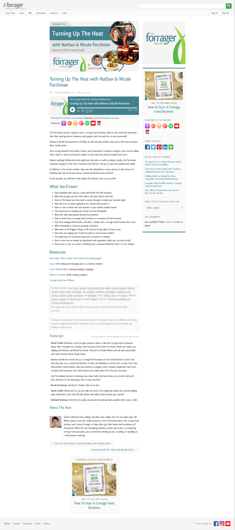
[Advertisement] (164, 252)
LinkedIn (165, 146)
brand (75, 288)
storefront (78, 295)
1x (87, 111)
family (108, 288)
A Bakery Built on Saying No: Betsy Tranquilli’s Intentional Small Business (161, 177)
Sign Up (225, 13)
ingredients (77, 291)
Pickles (107, 295)
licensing (90, 291)
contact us (170, 221)
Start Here (10, 13)
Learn (64, 13)
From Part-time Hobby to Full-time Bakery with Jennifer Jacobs (81, 443)
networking (110, 291)
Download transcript (110, 118)
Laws (22, 13)
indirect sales (65, 291)
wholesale (92, 295)
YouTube (227, 523)
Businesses (41, 13)
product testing (58, 295)
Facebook (147, 146)
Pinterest (159, 146)
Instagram (222, 523)
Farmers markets (58, 299)
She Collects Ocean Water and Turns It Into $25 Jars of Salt (162, 192)
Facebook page (93, 258)
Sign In (214, 13)
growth (54, 291)
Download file (57, 118)
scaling (70, 295)
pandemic (121, 291)
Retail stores (76, 299)
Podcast (53, 13)
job (84, 291)
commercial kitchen (95, 288)
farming (131, 288)
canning (82, 288)
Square (53, 263)
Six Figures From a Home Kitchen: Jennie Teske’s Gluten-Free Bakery (163, 163)
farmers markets (119, 288)
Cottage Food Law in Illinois (62, 280)
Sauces (124, 295)
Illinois (94, 299)
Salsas (113, 295)
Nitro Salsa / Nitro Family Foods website (68, 258)
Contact (16, 523)
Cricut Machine (56, 269)
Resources (27, 523)
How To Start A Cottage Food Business (94, 505)
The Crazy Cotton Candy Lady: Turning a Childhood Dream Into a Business (163, 170)
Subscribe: (55, 123)
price (128, 291)
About (7, 523)
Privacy (47, 523)
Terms (38, 523)
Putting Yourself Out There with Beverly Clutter (114, 449)
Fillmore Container (58, 274)
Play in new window (74, 118)
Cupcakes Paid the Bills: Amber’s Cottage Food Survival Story (163, 185)
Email (171, 146)
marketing (99, 291)
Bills (30, 13)
